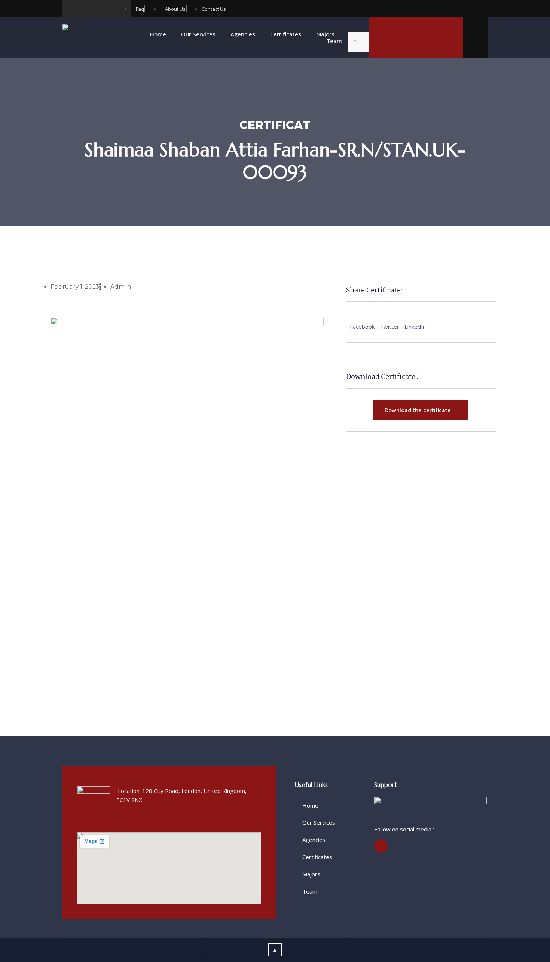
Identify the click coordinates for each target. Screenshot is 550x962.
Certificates (285, 34)
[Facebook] (70, 8)
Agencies (242, 34)
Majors (325, 34)
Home (158, 34)
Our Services (198, 34)
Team (334, 40)
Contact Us (416, 45)
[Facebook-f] (381, 846)
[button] (358, 27)
